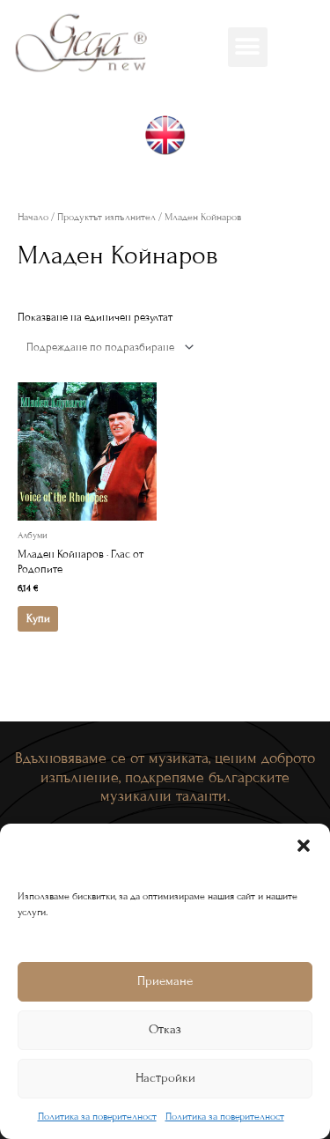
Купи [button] (38, 618)
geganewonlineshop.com (165, 185)
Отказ (165, 1029)
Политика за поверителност (97, 1116)
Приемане (165, 980)
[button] (303, 845)
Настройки (165, 1077)
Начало (33, 217)
